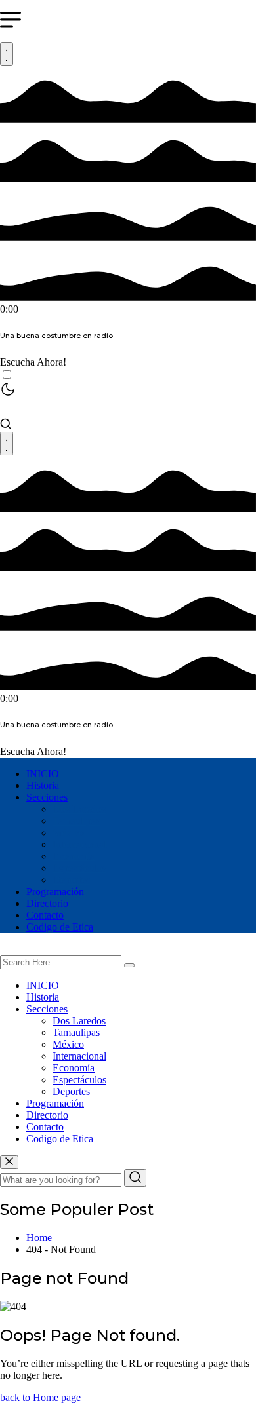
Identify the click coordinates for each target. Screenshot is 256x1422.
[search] (129, 965)
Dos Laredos (79, 809)
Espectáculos (79, 868)
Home (41, 1237)
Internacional (79, 844)
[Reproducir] (6, 54)
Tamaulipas (76, 820)
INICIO (42, 773)
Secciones (47, 797)
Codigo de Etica (59, 926)
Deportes (71, 879)
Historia (42, 785)
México (68, 832)
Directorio (47, 903)
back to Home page (40, 1397)
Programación (55, 891)
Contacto (45, 915)
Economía (74, 856)
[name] (9, 1162)
